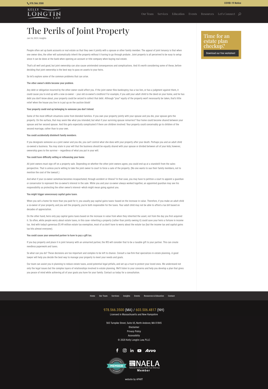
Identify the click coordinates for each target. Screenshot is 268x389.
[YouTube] (139, 351)
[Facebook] (117, 351)
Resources (207, 14)
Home (92, 296)
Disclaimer (134, 327)
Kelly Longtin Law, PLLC (138, 339)
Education (178, 14)
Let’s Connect (226, 14)
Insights (42, 38)
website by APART (134, 379)
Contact (171, 296)
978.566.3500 (37, 3)
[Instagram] (125, 351)
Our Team (147, 14)
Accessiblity (134, 335)
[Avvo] (150, 351)
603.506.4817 (146, 310)
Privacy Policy (134, 331)
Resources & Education (154, 296)
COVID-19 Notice (232, 3)
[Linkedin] (132, 351)
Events (193, 14)
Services (163, 14)
